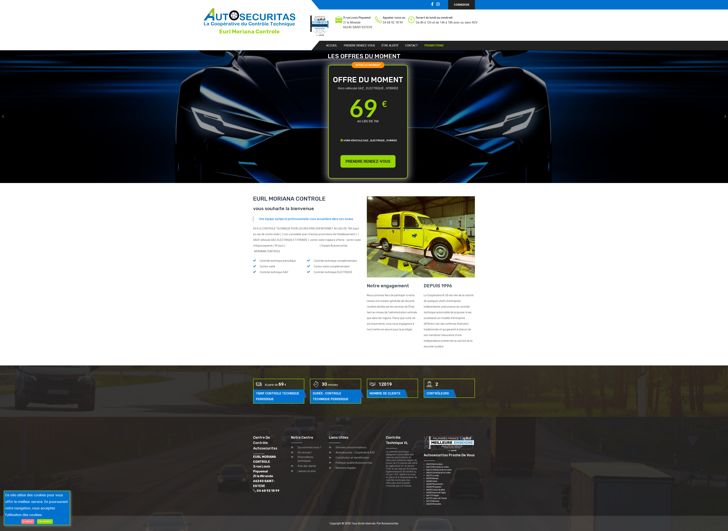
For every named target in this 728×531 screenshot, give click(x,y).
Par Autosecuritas (387, 523)
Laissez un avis (307, 471)
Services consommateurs (351, 447)
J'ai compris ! (45, 521)
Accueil (331, 45)
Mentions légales (346, 467)
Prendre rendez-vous (359, 45)
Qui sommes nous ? (309, 447)
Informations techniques (305, 459)
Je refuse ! (27, 521)
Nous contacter (327, 143)
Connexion (461, 4)
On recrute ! (304, 452)
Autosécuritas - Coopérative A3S (355, 452)
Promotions (434, 45)
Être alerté (390, 45)
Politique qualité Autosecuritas (354, 462)
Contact (411, 45)
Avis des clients (307, 465)
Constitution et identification (352, 457)
